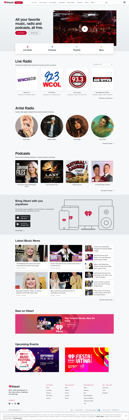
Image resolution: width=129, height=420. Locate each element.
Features (67, 390)
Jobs (85, 403)
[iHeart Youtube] (18, 404)
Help (72, 410)
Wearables (105, 393)
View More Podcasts (106, 190)
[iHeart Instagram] (15, 404)
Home (103, 390)
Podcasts (61, 2)
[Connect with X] (12, 404)
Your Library (43, 2)
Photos (67, 398)
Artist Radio (70, 2)
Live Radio (52, 2)
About (85, 387)
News (87, 2)
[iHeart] (9, 2)
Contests (67, 395)
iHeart (47, 387)
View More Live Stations (105, 98)
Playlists (79, 2)
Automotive (105, 387)
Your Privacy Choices (91, 410)
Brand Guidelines (88, 395)
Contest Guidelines (88, 398)
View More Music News (105, 299)
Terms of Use (106, 410)
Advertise (86, 390)
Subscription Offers (88, 401)
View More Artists (107, 143)
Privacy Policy (79, 410)
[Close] (126, 416)
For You (34, 2)
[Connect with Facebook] (9, 404)
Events (67, 393)
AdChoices (115, 410)
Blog (85, 393)
